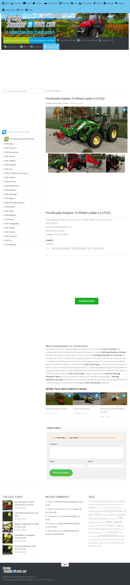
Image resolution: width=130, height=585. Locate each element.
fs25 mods (115, 542)
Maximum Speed (97, 528)
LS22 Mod (102, 501)
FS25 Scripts (9, 232)
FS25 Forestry (10, 181)
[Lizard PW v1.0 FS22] (86, 398)
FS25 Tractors (10, 148)
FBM (90, 515)
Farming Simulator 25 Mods (16, 40)
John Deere (113, 522)
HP (120, 518)
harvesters (114, 519)
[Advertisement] (65, 68)
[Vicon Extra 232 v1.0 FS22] (59, 398)
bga (90, 507)
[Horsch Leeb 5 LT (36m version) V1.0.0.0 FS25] (8, 505)
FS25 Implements (11, 185)
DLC (105, 508)
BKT (94, 507)
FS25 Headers (10, 190)
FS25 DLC (8, 240)
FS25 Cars (8, 169)
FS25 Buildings (10, 194)
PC (107, 532)
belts (118, 504)
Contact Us (30, 577)
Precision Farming (93, 536)
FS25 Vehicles (10, 164)
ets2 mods (111, 501)
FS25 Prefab (9, 206)
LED (103, 525)
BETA (122, 504)
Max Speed (110, 529)
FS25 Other (9, 211)
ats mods (121, 501)
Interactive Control (96, 522)
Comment (54, 444)
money (121, 529)
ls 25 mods (110, 504)
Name (52, 461)
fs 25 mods (96, 546)
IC (124, 518)
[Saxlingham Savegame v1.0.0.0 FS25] (8, 538)
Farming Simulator (95, 511)
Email (91, 461)
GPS (109, 519)
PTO (124, 536)
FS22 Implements (53, 91)
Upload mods (8, 577)
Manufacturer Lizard (79, 248)
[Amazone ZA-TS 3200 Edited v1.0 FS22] (113, 398)
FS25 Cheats (9, 227)
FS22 (97, 514)
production (107, 535)
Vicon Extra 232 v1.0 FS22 (56, 408)
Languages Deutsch (94, 526)
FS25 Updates (10, 244)
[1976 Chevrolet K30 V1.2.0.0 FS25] (8, 516)
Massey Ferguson (115, 525)
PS (117, 536)
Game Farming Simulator (61, 248)
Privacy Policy (19, 577)
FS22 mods (119, 539)
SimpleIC (91, 540)
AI (116, 504)
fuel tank (104, 515)
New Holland (102, 532)
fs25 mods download (97, 504)
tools (96, 539)
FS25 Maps (8, 143)
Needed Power (93, 532)
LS (106, 525)
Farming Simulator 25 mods (99, 542)
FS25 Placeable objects (14, 202)
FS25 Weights (10, 215)
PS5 (90, 248)
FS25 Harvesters (11, 152)
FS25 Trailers (9, 160)
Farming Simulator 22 (115, 511)
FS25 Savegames (11, 223)
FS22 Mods (29, 579)
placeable (113, 532)
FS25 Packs (9, 219)
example (110, 507)
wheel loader (98, 248)
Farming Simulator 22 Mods (42, 40)
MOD (116, 529)
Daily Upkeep (100, 508)
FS (93, 515)
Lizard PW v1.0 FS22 (81, 408)
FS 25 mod (92, 501)
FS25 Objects (10, 198)
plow (120, 532)
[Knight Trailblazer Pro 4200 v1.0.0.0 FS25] (8, 527)
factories (117, 508)
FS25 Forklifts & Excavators (16, 173)
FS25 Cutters (9, 177)
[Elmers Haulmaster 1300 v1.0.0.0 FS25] (8, 549)
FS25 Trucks (9, 156)
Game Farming (114, 515)
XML (112, 540)
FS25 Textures (10, 236)
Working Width (105, 539)
